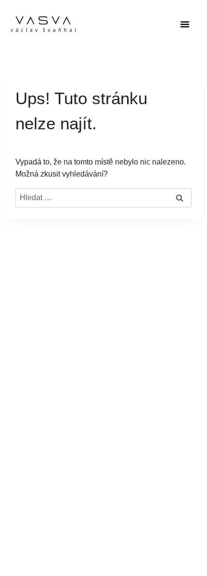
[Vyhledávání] (103, 197)
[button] (185, 24)
